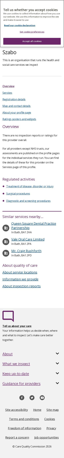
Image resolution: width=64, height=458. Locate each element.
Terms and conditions (24, 419)
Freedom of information (24, 428)
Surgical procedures (18, 193)
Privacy (51, 428)
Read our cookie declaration (19, 25)
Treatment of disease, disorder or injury (29, 186)
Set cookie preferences (32, 31)
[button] (32, 353)
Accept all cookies (32, 41)
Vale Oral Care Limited (27, 239)
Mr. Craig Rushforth (26, 251)
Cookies (49, 419)
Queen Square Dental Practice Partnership (33, 225)
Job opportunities (46, 437)
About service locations (19, 272)
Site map (52, 410)
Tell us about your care (17, 326)
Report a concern (17, 437)
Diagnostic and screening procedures (28, 201)
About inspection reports (21, 286)
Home (37, 410)
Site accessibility (16, 410)
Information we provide (20, 279)
